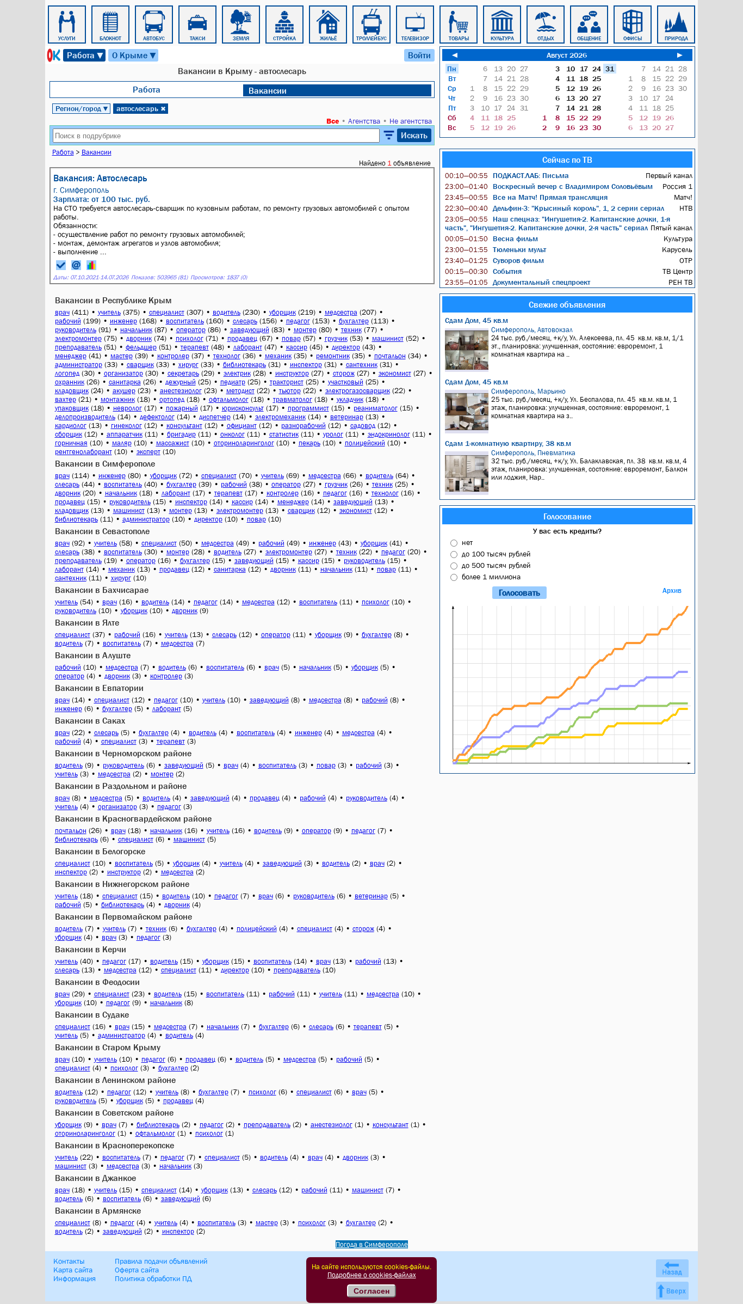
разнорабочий (303, 425)
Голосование (567, 516)
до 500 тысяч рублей (496, 565)
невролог (127, 408)
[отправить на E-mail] (76, 265)
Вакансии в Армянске (98, 1210)
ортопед (171, 399)
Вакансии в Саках (90, 720)
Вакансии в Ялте (87, 622)
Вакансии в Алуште (93, 655)
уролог (333, 434)
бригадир (181, 434)
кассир (296, 347)
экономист (395, 373)
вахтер (65, 399)
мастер (121, 356)
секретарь (183, 373)
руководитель (75, 330)
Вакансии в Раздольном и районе (121, 786)
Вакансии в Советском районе (114, 1112)
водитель (226, 312)
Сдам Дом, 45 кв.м (476, 320)
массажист (172, 443)
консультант (184, 425)
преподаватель (78, 347)
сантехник (361, 364)
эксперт (148, 452)
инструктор (292, 373)
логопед (67, 373)
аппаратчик (125, 434)
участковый (345, 382)
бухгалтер (354, 321)
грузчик (336, 338)
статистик (284, 434)
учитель (109, 312)
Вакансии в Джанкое (95, 1178)
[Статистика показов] (91, 265)
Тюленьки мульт (495, 249)
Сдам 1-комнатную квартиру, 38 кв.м (508, 443)
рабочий (68, 321)
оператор (191, 330)
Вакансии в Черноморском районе (123, 753)
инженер (123, 321)
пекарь (309, 443)
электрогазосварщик (357, 391)
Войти (419, 55)
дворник (139, 338)
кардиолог (70, 425)
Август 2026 (567, 55)
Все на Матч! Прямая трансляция (526, 197)
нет (467, 542)
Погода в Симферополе (372, 1244)
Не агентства (410, 121)
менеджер (70, 356)
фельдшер (141, 347)
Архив (672, 590)
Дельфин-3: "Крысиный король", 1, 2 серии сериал (554, 208)
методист (240, 391)
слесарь (245, 321)
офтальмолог (229, 399)
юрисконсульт (243, 408)
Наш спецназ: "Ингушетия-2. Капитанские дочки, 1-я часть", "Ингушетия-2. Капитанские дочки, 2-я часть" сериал (557, 223)
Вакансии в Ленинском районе (115, 1080)
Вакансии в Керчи (90, 949)
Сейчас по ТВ (567, 159)
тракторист (287, 382)
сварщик (140, 364)
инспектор (306, 364)
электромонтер (78, 338)
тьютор (290, 391)
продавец (242, 338)
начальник (136, 330)
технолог (226, 356)
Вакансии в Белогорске (100, 851)
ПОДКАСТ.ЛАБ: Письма (507, 175)
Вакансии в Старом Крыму (107, 1047)
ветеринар (346, 417)
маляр (122, 443)
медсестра (341, 312)
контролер (173, 356)
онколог (232, 434)
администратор (78, 364)
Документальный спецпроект (517, 282)
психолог (189, 338)
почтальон (390, 356)
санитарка (125, 382)
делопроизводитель (85, 417)
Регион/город (82, 108)
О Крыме (134, 55)
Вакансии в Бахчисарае (101, 590)
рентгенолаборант (83, 452)
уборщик (282, 312)
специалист (166, 312)
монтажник (118, 399)
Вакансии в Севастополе (102, 531)
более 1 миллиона (491, 576)
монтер (305, 330)
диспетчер (215, 417)
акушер (124, 391)
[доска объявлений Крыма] (52, 55)
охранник (69, 382)
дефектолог (157, 417)
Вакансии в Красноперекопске (114, 1145)
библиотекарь (244, 364)
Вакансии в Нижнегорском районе (122, 884)
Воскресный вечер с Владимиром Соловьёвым (549, 186)
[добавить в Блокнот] (61, 265)
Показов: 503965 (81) (159, 277)
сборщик (68, 434)
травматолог (292, 399)
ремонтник (333, 356)
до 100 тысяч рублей (496, 553)
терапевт (195, 347)
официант (242, 425)
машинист (388, 338)
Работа (85, 55)
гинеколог (126, 425)
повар (291, 338)
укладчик (350, 399)
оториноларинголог (244, 443)
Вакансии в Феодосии (97, 982)
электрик (237, 373)
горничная (71, 443)
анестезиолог (181, 391)
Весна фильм (491, 238)
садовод (362, 425)
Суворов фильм (494, 260)
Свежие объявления (567, 304)
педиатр (232, 382)
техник (351, 330)
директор (346, 347)
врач (62, 312)
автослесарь (141, 108)
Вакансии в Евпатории (99, 688)
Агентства (364, 121)
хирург (188, 364)
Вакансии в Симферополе (105, 463)
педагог (298, 321)
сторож (344, 373)
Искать (414, 135)
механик (278, 356)
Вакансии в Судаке (92, 1014)
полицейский (365, 443)
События (483, 271)
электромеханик (280, 417)
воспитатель (185, 321)
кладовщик (72, 391)
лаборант (247, 347)
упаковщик (72, 408)
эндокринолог (389, 434)
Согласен (371, 1291)
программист (308, 408)
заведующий (249, 330)
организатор (123, 373)
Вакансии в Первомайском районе (123, 916)
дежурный (180, 382)
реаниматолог (376, 408)
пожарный (182, 408)
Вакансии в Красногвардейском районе (133, 818)
